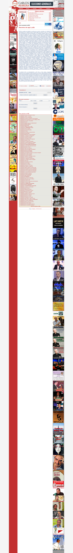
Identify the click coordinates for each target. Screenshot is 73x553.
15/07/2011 (22, 189)
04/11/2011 (22, 177)
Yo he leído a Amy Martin (28, 120)
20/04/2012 (22, 153)
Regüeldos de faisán (27, 189)
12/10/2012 (22, 136)
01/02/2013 (22, 119)
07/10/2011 (22, 182)
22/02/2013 (22, 116)
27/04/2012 (22, 152)
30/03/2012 (22, 157)
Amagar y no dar (27, 140)
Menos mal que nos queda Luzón (35, 17)
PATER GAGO (26, 125)
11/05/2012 (22, 151)
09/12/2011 (22, 174)
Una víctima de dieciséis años (29, 132)
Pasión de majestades (28, 150)
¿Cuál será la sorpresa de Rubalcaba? (31, 199)
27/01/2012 (22, 167)
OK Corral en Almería (28, 194)
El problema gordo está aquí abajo (30, 169)
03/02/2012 (22, 166)
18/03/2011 (22, 205)
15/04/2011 (22, 200)
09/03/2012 (22, 160)
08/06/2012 (22, 148)
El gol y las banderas (28, 148)
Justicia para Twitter (27, 137)
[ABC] (50, 14)
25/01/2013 (22, 120)
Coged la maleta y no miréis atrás (30, 167)
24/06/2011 (22, 192)
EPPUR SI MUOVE (27, 124)
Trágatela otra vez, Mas (28, 126)
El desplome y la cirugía (28, 197)
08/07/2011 (22, 190)
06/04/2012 (22, 156)
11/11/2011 (22, 176)
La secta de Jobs (27, 182)
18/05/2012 (22, 150)
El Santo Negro (27, 133)
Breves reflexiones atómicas (29, 205)
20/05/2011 (22, 198)
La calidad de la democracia (29, 158)
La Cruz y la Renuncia (28, 117)
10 (37, 208)
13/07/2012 (22, 142)
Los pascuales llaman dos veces (30, 145)
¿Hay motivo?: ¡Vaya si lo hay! (29, 198)
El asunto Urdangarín (28, 174)
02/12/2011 (22, 175)
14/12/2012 (22, 127)
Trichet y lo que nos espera (29, 201)
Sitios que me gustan (59, 15)
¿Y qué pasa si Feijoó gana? (29, 135)
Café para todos (32, 20)
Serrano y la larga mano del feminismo (31, 181)
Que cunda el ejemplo (28, 153)
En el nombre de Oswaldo (28, 141)
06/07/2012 (22, 143)
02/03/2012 (22, 161)
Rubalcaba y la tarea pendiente (29, 134)
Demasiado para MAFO (28, 151)
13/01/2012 (22, 169)
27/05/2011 (22, 197)
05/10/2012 (22, 137)
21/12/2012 (22, 126)
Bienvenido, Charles (27, 202)
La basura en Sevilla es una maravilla (31, 118)
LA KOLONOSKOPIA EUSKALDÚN (30, 185)
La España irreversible (28, 136)
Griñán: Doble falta (27, 175)
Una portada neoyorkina (28, 161)
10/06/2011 (22, 194)
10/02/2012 (22, 165)
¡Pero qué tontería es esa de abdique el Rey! (32, 119)
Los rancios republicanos (28, 200)
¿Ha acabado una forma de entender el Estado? (32, 152)
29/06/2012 (22, 144)
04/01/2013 (22, 124)
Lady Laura (26, 160)
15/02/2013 (22, 117)
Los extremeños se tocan (28, 190)
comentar (32, 85)
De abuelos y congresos (28, 166)
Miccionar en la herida (28, 191)
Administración (58, 10)
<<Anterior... (34, 208)
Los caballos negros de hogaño (29, 159)
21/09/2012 (22, 140)
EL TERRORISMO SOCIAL (28, 127)
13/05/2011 (22, 199)
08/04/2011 (22, 201)
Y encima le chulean (27, 192)
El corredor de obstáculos (28, 177)
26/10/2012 (22, 134)
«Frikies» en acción (27, 116)
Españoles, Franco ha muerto (29, 193)
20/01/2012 (22, 168)
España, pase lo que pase (33, 16)
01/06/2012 (22, 149)
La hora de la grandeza (28, 157)
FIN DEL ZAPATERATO (28, 184)
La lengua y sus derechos (28, 186)
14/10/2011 (22, 181)
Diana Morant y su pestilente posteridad (36, 14)
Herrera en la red (58, 12)
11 (38, 208)
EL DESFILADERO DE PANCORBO (30, 144)
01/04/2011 (22, 202)
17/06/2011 (22, 193)
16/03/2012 (22, 159)
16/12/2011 (22, 173)
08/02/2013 (22, 118)
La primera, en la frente (28, 165)
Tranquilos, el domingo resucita (29, 156)
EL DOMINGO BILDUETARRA (29, 183)
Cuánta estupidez (27, 128)
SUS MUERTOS (26, 176)
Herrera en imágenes (59, 13)
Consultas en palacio (28, 173)
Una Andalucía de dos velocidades (30, 168)
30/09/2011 (22, 183)
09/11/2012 (22, 133)
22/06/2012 (22, 145)
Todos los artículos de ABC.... (36, 206)
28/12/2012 (22, 125)
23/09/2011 (22, 184)
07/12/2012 (22, 128)
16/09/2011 (22, 185)
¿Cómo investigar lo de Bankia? (30, 149)
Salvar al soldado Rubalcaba (29, 143)
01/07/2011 (22, 191)
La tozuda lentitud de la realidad (30, 142)
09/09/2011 (22, 186)
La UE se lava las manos (33, 15)
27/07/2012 (22, 141)
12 (39, 208)
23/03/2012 (22, 158)
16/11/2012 (22, 132)
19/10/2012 (22, 135)
